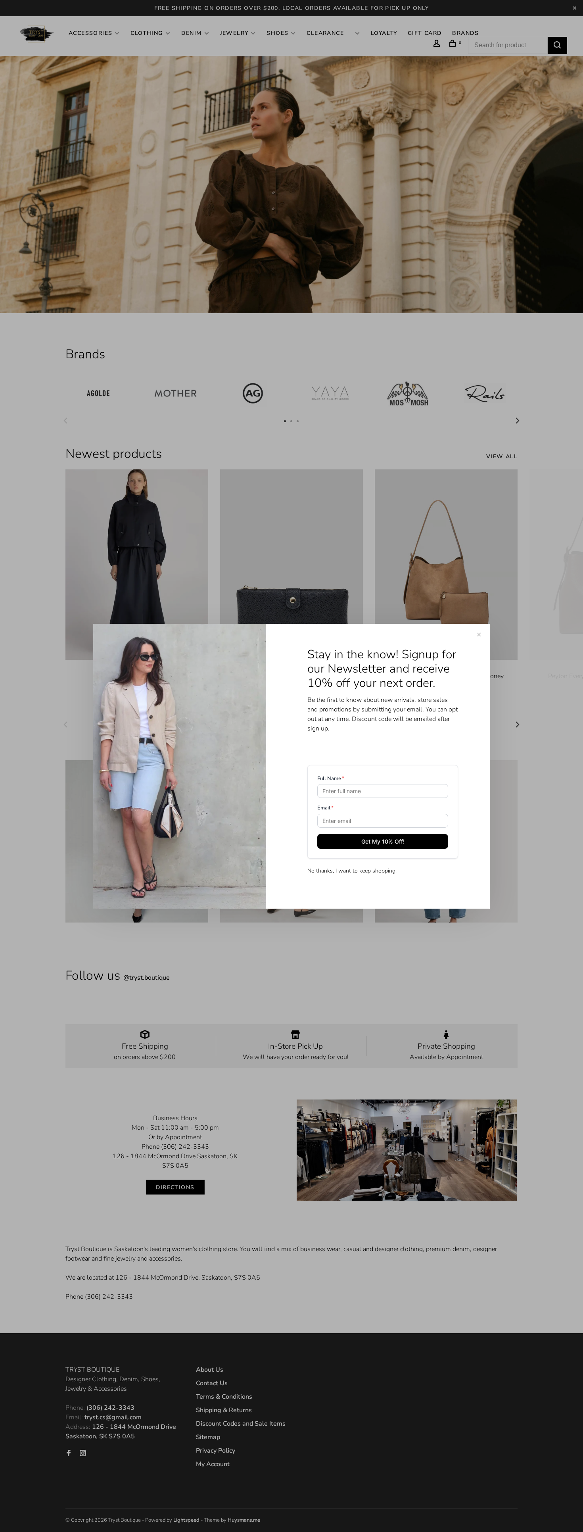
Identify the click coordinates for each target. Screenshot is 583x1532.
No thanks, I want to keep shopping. (352, 871)
